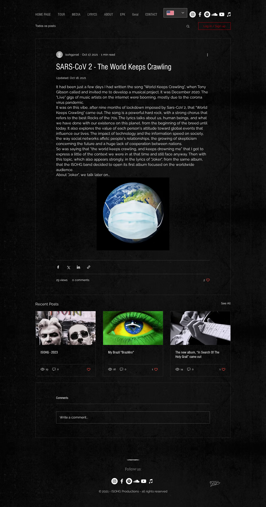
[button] (92, 14)
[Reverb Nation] (229, 14)
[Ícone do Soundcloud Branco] (214, 14)
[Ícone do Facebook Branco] (200, 14)
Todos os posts (45, 25)
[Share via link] (89, 267)
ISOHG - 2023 (49, 352)
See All (226, 303)
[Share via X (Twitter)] (68, 267)
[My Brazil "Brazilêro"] (133, 328)
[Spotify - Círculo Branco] (207, 14)
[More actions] (207, 54)
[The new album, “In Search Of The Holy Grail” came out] (200, 328)
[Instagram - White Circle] (193, 14)
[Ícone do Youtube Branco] (222, 14)
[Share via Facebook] (58, 267)
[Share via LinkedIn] (78, 267)
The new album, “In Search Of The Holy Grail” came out (197, 354)
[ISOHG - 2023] (66, 328)
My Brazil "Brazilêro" (121, 352)
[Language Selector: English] (175, 12)
